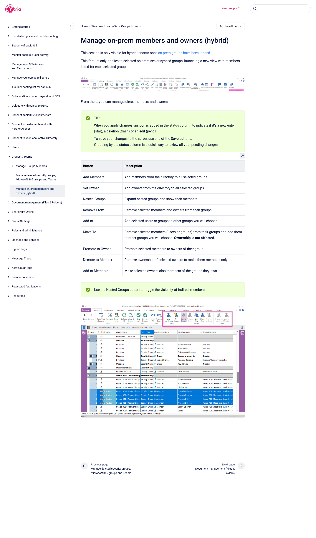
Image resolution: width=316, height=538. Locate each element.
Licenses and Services (26, 239)
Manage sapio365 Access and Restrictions (28, 66)
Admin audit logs (22, 267)
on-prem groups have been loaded (184, 53)
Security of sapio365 (24, 45)
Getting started (21, 26)
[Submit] (254, 8)
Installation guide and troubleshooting (35, 36)
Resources (18, 295)
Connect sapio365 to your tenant (31, 115)
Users (15, 147)
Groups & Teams (22, 156)
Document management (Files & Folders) (37, 202)
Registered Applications (26, 286)
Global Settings (21, 221)
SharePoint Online (23, 211)
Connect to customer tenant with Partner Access (32, 126)
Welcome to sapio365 (104, 26)
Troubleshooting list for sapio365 (32, 87)
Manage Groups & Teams (31, 166)
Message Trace (21, 258)
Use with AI (231, 26)
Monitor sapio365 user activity (30, 54)
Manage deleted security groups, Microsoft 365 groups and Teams (36, 177)
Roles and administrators (27, 230)
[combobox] (280, 9)
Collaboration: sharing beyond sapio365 (36, 96)
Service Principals (23, 277)
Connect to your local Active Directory (34, 138)
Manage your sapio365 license (30, 77)
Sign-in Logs (19, 249)
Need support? (231, 8)
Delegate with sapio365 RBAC (30, 105)
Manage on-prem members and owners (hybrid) (35, 191)
